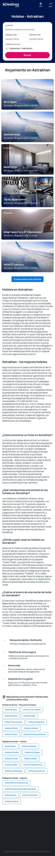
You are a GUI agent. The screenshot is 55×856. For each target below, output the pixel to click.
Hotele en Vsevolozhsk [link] (32, 709)
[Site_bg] (23, 819)
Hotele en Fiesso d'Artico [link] (33, 765)
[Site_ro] (15, 819)
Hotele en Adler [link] (29, 716)
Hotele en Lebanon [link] (29, 746)
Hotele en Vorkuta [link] (31, 728)
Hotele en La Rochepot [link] (13, 771)
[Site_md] (15, 825)
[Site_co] (40, 825)
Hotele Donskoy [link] (11, 709)
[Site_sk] (23, 825)
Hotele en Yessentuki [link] (36, 722)
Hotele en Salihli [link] (11, 765)
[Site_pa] (6, 832)
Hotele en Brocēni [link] (12, 752)
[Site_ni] (23, 832)
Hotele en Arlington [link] (32, 752)
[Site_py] (49, 832)
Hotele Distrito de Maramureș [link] (16, 783)
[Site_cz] (6, 825)
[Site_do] (49, 825)
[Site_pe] (40, 819)
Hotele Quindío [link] (10, 795)
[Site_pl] (32, 819)
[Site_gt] (32, 832)
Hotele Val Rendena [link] (30, 795)
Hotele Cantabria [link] (11, 801)
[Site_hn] (40, 832)
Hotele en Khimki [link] (11, 728)
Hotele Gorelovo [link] (11, 716)
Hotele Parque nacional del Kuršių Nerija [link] (20, 789)
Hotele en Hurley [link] (11, 758)
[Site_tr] (49, 819)
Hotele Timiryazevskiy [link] (13, 722)
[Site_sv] (15, 832)
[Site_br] (6, 819)
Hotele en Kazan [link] (11, 734)
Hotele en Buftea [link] (30, 758)
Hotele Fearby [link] (10, 746)
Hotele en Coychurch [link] (36, 771)
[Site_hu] (32, 825)
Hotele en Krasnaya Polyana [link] (34, 734)
